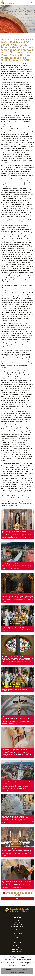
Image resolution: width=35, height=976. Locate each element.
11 (31, 893)
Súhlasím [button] (9, 969)
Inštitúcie (17, 922)
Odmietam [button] (25, 969)
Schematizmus (17, 924)
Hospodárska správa (17, 926)
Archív (17, 898)
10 (28, 893)
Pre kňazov (17, 932)
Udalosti (17, 930)
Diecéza (17, 920)
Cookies (17, 936)
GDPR (17, 937)
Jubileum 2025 (17, 934)
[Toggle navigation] (31, 2)
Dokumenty (17, 928)
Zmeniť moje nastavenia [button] (17, 972)
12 (16, 895)
